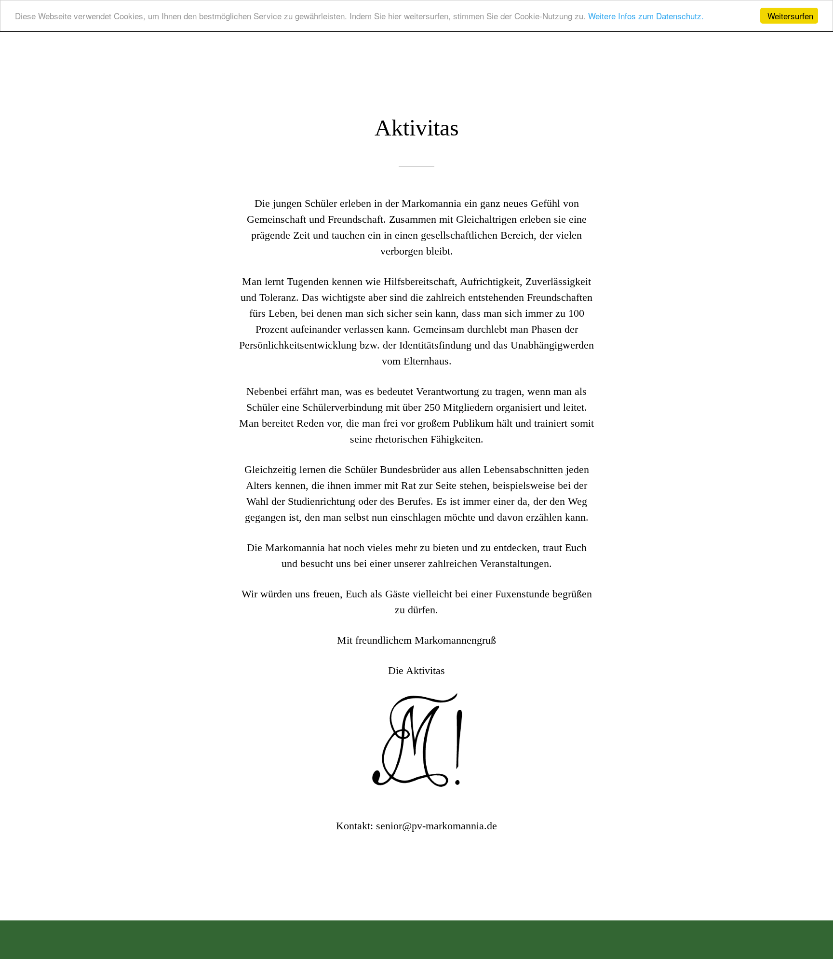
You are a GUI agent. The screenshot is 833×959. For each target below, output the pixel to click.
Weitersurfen (790, 16)
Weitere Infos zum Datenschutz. (646, 16)
